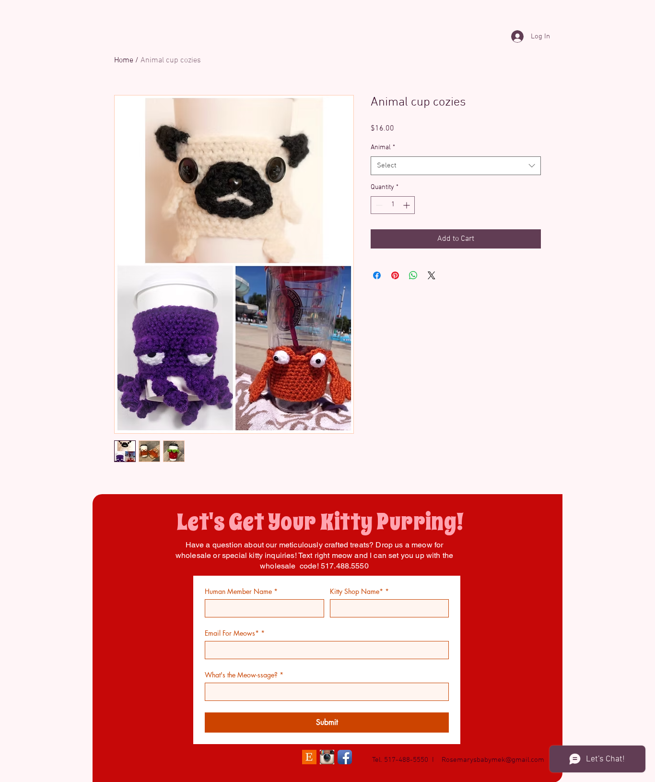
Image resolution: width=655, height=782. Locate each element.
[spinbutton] (392, 205)
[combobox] (456, 165)
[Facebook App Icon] (345, 757)
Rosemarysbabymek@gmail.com (493, 760)
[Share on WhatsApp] (413, 275)
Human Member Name (241, 591)
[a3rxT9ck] (327, 757)
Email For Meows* (235, 633)
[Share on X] (431, 275)
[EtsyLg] (309, 757)
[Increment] (407, 205)
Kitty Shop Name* (359, 591)
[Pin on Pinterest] (395, 275)
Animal (383, 147)
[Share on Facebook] (377, 275)
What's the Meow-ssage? (244, 675)
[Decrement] (378, 205)
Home (123, 60)
